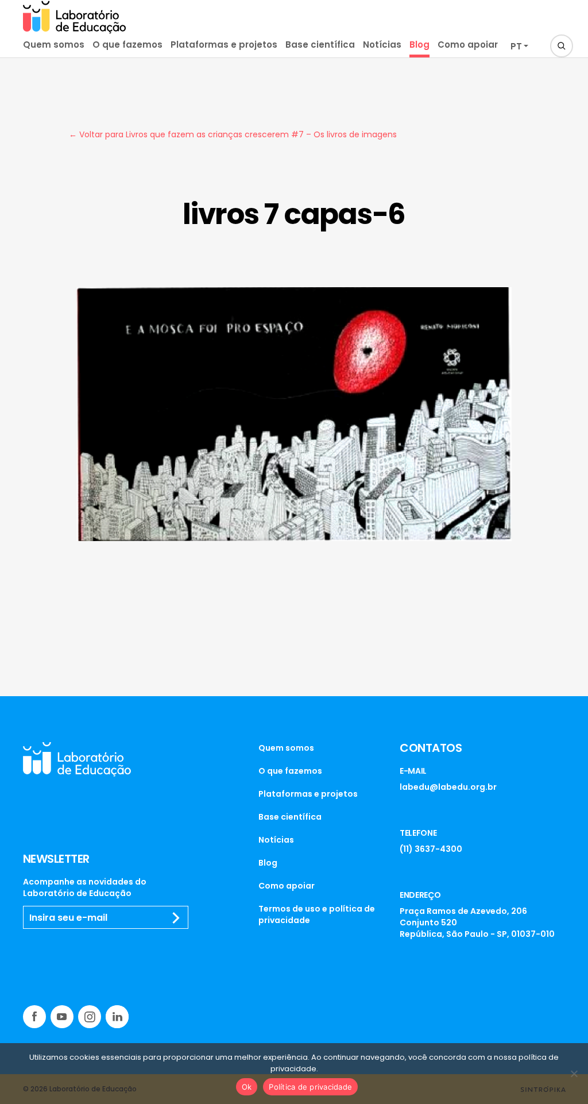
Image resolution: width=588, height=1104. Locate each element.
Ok (247, 1086)
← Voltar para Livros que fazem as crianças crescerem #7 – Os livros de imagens (233, 134)
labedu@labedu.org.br (448, 787)
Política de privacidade (310, 1086)
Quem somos (53, 44)
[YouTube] (62, 1016)
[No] (573, 1073)
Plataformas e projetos (224, 44)
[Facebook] (34, 1016)
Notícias (382, 44)
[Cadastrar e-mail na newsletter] (176, 918)
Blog (419, 44)
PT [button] (516, 46)
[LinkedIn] (117, 1016)
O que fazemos (127, 44)
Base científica (320, 44)
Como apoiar (468, 44)
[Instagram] (89, 1016)
